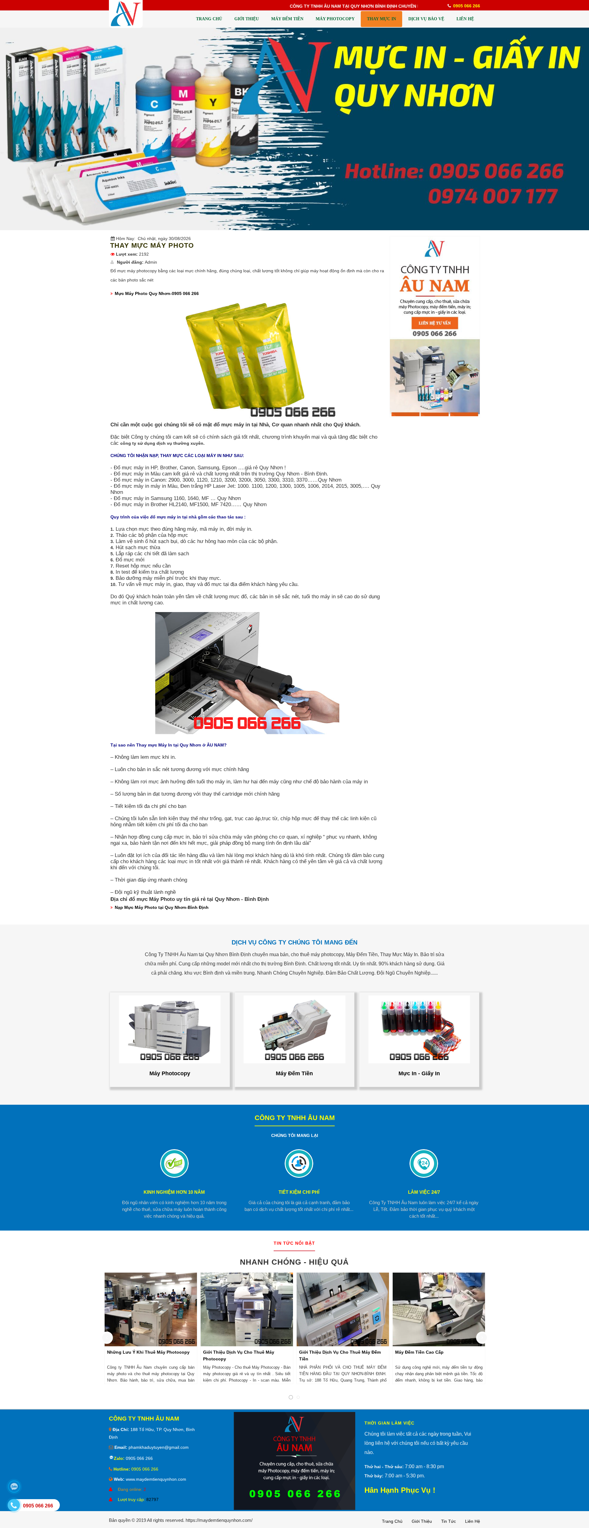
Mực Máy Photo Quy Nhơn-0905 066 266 (157, 293)
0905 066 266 (139, 1458)
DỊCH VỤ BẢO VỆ (426, 19)
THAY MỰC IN (381, 19)
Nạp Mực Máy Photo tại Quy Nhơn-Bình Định (162, 907)
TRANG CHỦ (209, 19)
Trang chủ (392, 1521)
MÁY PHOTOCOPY (335, 19)
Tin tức (448, 1521)
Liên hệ (472, 1521)
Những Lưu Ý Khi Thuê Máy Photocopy (148, 1352)
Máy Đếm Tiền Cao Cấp (419, 1352)
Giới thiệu (422, 1521)
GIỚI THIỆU (246, 19)
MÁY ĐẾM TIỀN (287, 19)
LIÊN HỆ (465, 19)
